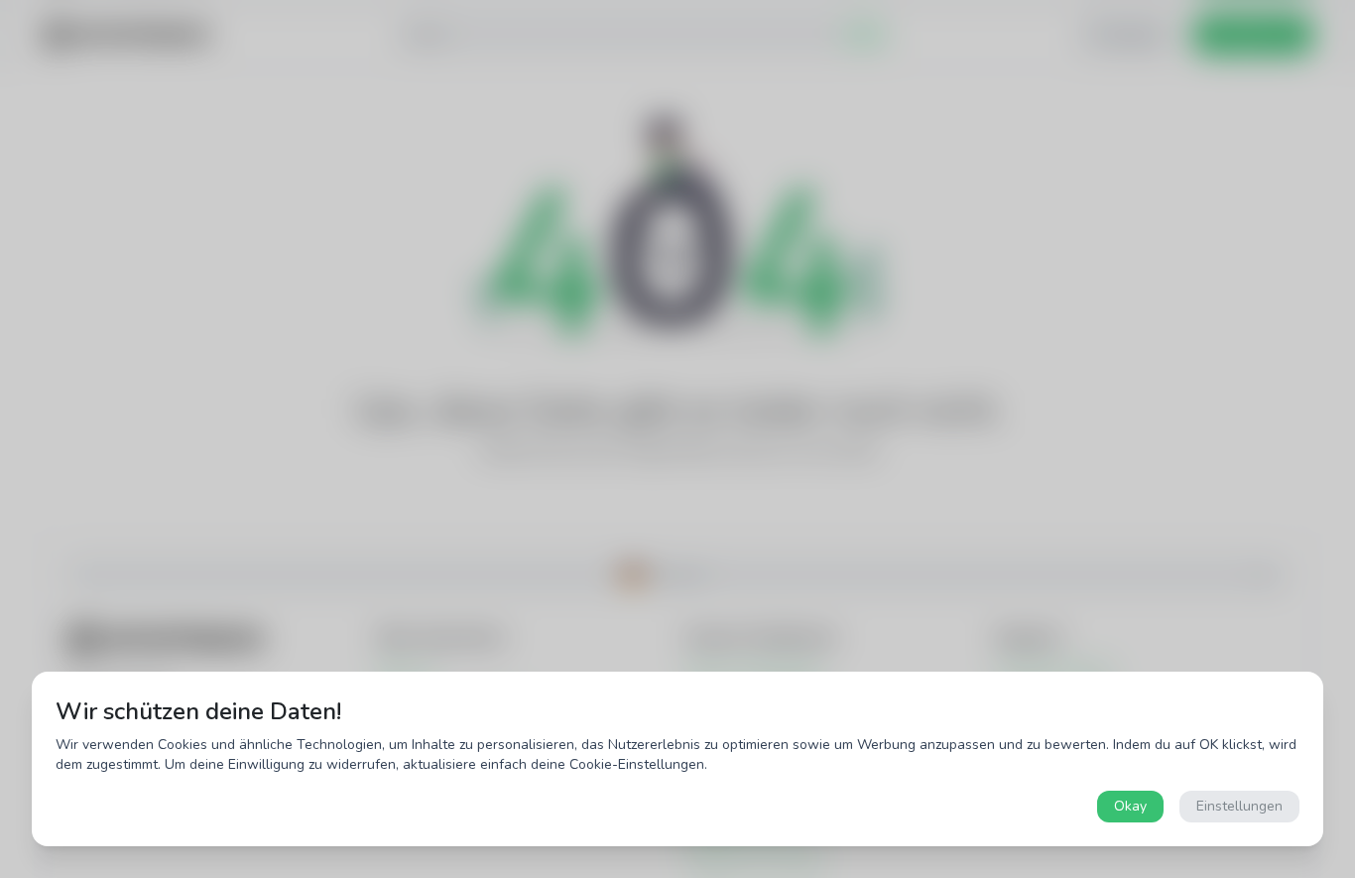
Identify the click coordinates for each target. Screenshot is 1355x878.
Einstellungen (1239, 806)
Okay (1130, 806)
